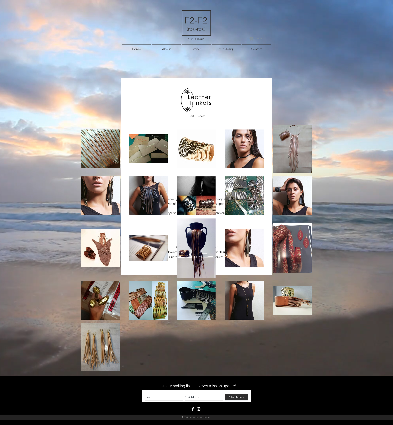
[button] (196, 47)
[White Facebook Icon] (193, 409)
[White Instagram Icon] (198, 409)
